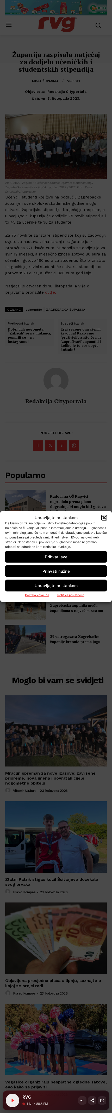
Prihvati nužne (56, 571)
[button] (104, 517)
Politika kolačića (37, 595)
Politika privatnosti (70, 595)
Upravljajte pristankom (56, 585)
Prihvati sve (56, 556)
